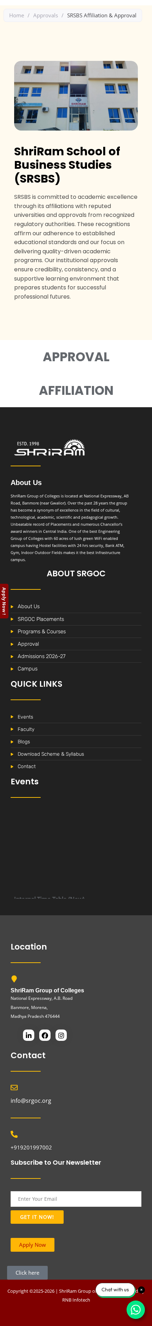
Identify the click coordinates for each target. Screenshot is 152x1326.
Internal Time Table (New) (49, 893)
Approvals (45, 15)
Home (16, 15)
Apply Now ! (4, 601)
